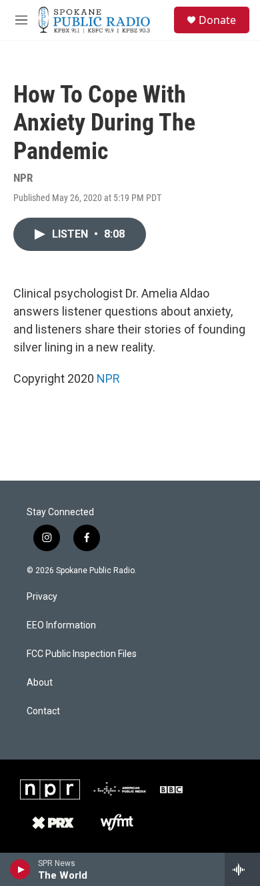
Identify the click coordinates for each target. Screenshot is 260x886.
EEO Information (61, 625)
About (40, 683)
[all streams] (242, 869)
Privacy (42, 597)
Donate (217, 20)
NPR (108, 378)
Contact (43, 711)
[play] (20, 869)
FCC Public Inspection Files (82, 654)
